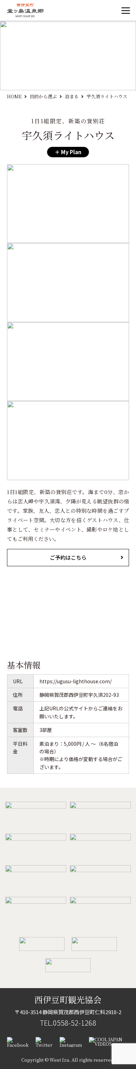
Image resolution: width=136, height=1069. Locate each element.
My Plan (70, 152)
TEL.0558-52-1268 (68, 1023)
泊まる (71, 96)
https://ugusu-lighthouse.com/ (75, 681)
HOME (14, 96)
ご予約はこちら (68, 557)
